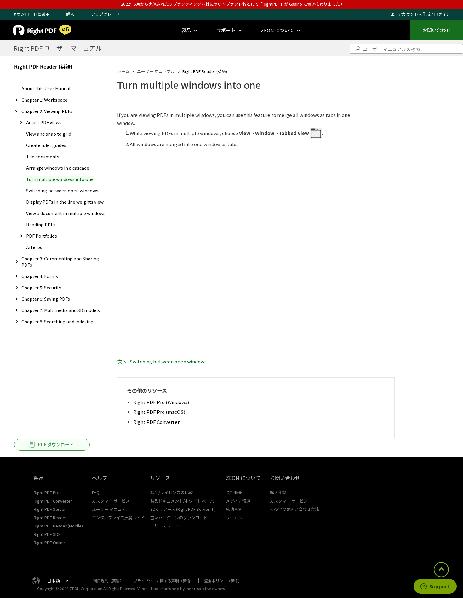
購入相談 (278, 492)
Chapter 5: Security (41, 287)
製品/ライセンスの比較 (171, 492)
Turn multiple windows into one (60, 179)
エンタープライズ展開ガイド (118, 518)
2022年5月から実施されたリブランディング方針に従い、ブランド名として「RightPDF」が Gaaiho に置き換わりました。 (232, 4)
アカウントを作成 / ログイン (424, 14)
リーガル (234, 518)
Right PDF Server (50, 509)
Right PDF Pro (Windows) (161, 402)
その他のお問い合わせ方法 (294, 509)
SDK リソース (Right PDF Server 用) (183, 509)
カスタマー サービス (111, 501)
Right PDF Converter (156, 422)
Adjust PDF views (43, 122)
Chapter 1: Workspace (44, 100)
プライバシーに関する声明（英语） (164, 580)
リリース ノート (165, 526)
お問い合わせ (436, 30)
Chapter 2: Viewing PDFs (46, 111)
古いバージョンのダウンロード (179, 518)
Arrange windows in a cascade (57, 168)
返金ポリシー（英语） (223, 580)
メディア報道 (238, 501)
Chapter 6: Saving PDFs (45, 299)
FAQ (96, 492)
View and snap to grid (48, 134)
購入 (70, 14)
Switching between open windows (62, 190)
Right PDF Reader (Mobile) (58, 526)
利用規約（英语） (108, 580)
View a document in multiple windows (66, 213)
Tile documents (42, 156)
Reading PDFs (40, 224)
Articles (34, 247)
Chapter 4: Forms (39, 276)
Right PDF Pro (47, 492)
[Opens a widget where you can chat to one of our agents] (435, 587)
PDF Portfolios (41, 236)
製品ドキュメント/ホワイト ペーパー (184, 501)
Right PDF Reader (50, 518)
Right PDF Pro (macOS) (159, 411)
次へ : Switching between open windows (162, 361)
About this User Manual (45, 88)
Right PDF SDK (47, 534)
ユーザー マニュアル (156, 71)
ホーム (123, 71)
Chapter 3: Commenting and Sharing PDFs (60, 261)
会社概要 (234, 492)
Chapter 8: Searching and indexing (57, 321)
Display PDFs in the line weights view (65, 202)
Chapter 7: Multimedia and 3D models (60, 310)
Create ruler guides (46, 145)
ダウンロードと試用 (31, 14)
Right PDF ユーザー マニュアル (58, 48)
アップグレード (105, 14)
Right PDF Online (49, 542)
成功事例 (234, 509)
